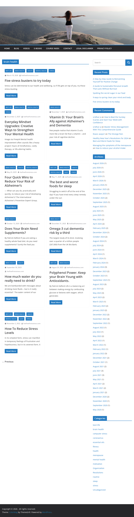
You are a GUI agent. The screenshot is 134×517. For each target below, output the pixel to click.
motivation (97, 464)
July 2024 (97, 245)
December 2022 (100, 314)
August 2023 (98, 284)
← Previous (7, 361)
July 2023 (97, 288)
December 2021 (100, 358)
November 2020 (100, 401)
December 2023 (100, 271)
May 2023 (97, 293)
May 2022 (97, 336)
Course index (52, 48)
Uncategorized (99, 490)
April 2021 (97, 383)
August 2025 (98, 206)
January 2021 (98, 392)
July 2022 (97, 332)
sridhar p (97, 117)
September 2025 (100, 202)
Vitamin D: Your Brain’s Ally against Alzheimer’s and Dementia (66, 121)
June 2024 (97, 249)
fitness (96, 446)
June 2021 (97, 375)
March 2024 (98, 258)
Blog (16, 48)
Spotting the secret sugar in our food (109, 93)
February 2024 (99, 262)
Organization (98, 468)
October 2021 (99, 362)
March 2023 (98, 301)
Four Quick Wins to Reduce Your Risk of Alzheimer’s (19, 181)
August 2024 (98, 241)
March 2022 (98, 345)
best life (9, 71)
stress (52, 71)
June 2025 (97, 215)
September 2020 (100, 405)
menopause (98, 455)
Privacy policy (104, 48)
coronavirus (98, 438)
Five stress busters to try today (28, 80)
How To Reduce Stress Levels (21, 330)
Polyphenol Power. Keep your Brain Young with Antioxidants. (67, 276)
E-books (38, 48)
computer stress (100, 433)
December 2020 (100, 396)
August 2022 (98, 327)
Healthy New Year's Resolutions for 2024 (110, 138)
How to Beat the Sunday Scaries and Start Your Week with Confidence (109, 120)
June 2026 (97, 172)
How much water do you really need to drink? (23, 278)
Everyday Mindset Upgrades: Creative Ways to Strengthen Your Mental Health (19, 128)
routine (96, 477)
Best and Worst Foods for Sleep (106, 141)
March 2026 (98, 180)
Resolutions (98, 472)
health (29, 71)
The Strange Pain (115, 134)
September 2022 (100, 323)
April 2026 (97, 176)
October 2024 (99, 237)
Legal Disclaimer (84, 48)
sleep (66, 172)
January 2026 (98, 185)
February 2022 (99, 349)
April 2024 (97, 254)
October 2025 (99, 198)
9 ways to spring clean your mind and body (112, 97)
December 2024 (100, 232)
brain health (19, 71)
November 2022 (100, 319)
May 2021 (97, 379)
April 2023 (97, 297)
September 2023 (100, 280)
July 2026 (97, 167)
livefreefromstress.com (29, 75)
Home (7, 48)
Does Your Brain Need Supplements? (21, 230)
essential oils (98, 442)
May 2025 (97, 219)
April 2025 (97, 224)
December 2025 (100, 189)
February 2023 (99, 306)
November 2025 (100, 193)
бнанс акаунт (99, 134)
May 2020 (97, 409)
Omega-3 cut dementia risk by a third (66, 230)
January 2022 (98, 353)
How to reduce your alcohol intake (110, 148)
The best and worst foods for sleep (63, 184)
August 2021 (98, 366)
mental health (41, 71)
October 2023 (99, 275)
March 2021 (98, 388)
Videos (26, 48)
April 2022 (97, 340)
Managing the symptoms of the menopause (112, 145)
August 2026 (98, 163)
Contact (67, 48)
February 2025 (99, 228)
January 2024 (98, 267)
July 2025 (97, 211)
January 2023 (98, 310)
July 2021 (97, 371)
